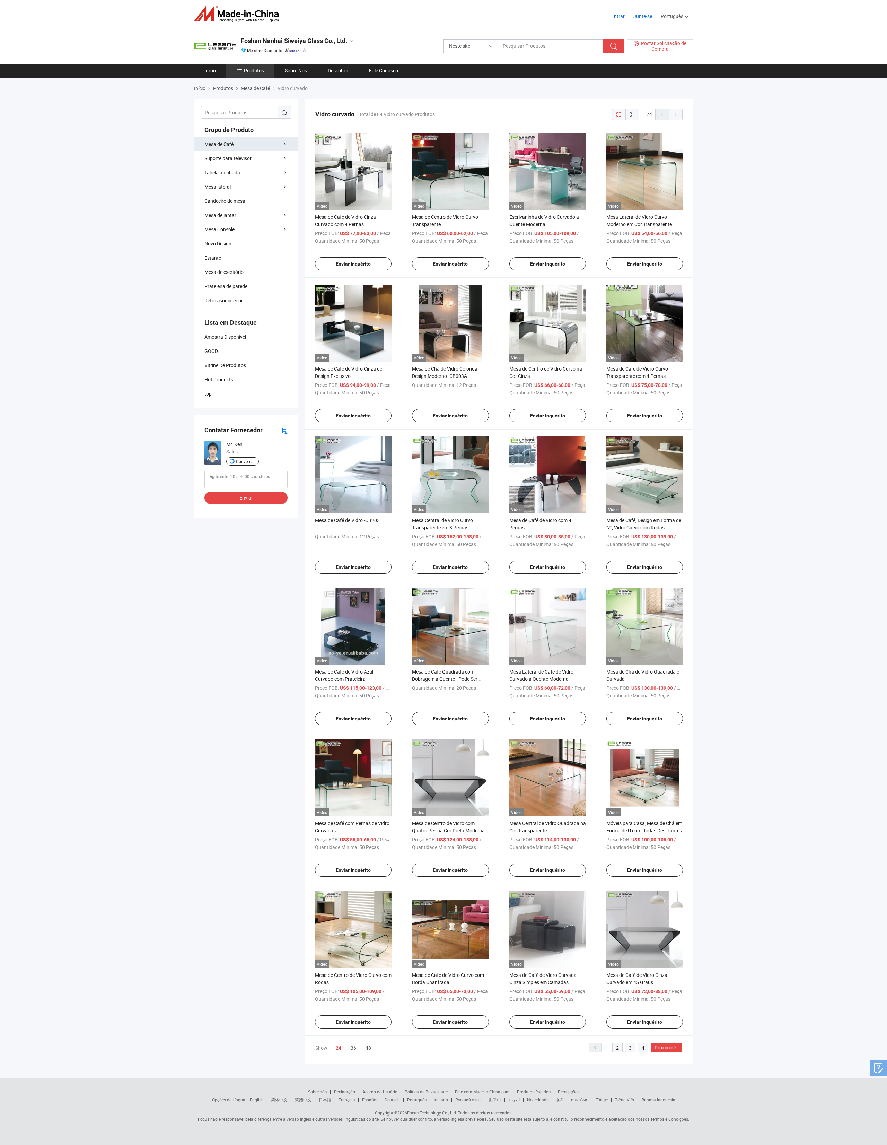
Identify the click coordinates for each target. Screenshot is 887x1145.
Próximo (664, 1047)
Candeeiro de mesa (224, 201)
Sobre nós (317, 1091)
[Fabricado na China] (238, 14)
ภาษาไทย (579, 1099)
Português (417, 1099)
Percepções (568, 1091)
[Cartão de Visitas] (285, 430)
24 (338, 1048)
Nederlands (537, 1099)
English (257, 1099)
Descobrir (338, 70)
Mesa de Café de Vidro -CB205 (347, 520)
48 (368, 1047)
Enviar (246, 497)
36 (353, 1047)
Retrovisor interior (223, 300)
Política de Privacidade (426, 1091)
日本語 (325, 1099)
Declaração (344, 1091)
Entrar (618, 16)
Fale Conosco (383, 70)
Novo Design (217, 243)
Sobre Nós (296, 70)
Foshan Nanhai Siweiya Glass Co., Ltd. (294, 40)
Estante (212, 257)
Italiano (441, 1099)
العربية (514, 1099)
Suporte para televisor (228, 158)
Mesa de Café (219, 144)
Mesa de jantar (220, 215)
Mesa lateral (217, 186)
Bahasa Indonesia (658, 1099)
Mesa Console (219, 229)
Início (210, 70)
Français (347, 1099)
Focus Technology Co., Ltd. (432, 1113)
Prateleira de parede (225, 286)
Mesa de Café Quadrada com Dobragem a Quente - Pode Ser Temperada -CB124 (444, 678)
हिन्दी (559, 1099)
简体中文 (279, 1099)
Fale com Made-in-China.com (482, 1091)
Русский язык (468, 1099)
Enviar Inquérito (353, 264)
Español (369, 1099)
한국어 (495, 1099)
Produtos (254, 70)
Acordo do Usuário (379, 1091)
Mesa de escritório (224, 272)
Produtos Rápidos (534, 1091)
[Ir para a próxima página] (675, 114)
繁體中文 (303, 1099)
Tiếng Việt (624, 1099)
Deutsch (392, 1099)
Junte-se (642, 16)
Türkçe (602, 1099)
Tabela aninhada (222, 172)
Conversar (245, 461)
